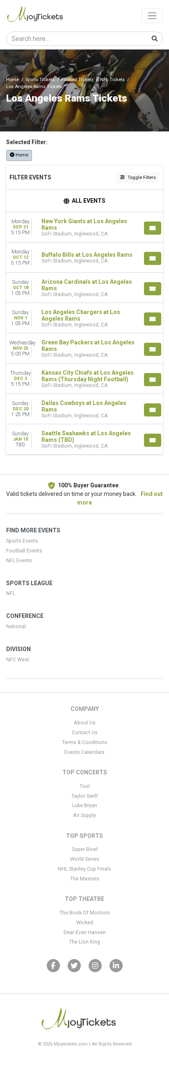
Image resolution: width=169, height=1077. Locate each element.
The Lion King (84, 942)
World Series (84, 859)
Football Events (24, 551)
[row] (84, 227)
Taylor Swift (84, 796)
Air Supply (84, 815)
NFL (10, 593)
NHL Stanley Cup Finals (84, 869)
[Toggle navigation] (152, 15)
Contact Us (85, 732)
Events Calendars (84, 752)
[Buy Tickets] (152, 228)
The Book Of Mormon (84, 913)
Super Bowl (85, 849)
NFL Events (19, 560)
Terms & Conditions (84, 742)
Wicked (84, 922)
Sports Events (22, 541)
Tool (85, 786)
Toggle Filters (141, 177)
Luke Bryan (84, 805)
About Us (85, 723)
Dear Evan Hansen (85, 932)
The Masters (84, 879)
